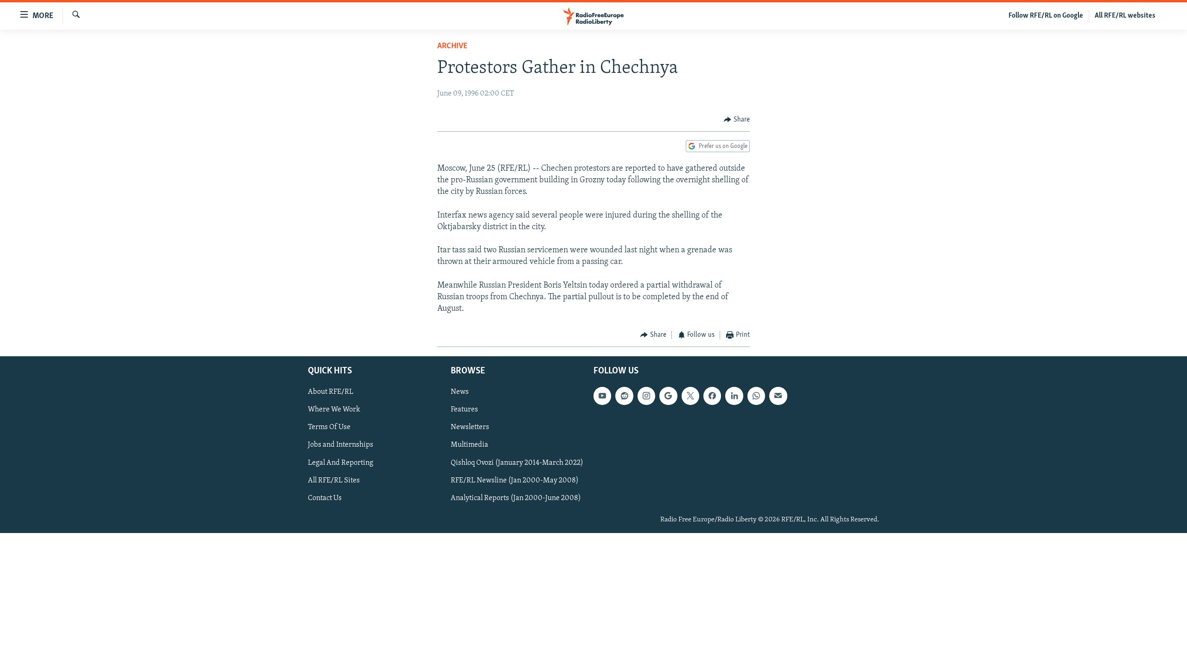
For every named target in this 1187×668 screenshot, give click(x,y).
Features (464, 409)
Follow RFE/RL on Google (1045, 15)
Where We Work (334, 409)
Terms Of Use (329, 427)
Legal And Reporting (340, 462)
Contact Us (325, 497)
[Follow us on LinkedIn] (734, 396)
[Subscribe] (778, 396)
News (460, 392)
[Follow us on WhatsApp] (756, 396)
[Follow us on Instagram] (646, 396)
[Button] (737, 120)
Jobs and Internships (340, 445)
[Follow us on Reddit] (624, 396)
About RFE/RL (330, 392)
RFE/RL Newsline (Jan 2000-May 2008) (515, 480)
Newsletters (470, 427)
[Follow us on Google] (668, 396)
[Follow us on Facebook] (712, 396)
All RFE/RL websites (1125, 15)
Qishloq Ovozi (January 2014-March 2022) (517, 462)
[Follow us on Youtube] (602, 396)
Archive (452, 46)
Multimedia (469, 445)
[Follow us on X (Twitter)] (690, 396)
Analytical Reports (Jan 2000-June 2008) (516, 497)
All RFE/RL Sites (334, 480)
